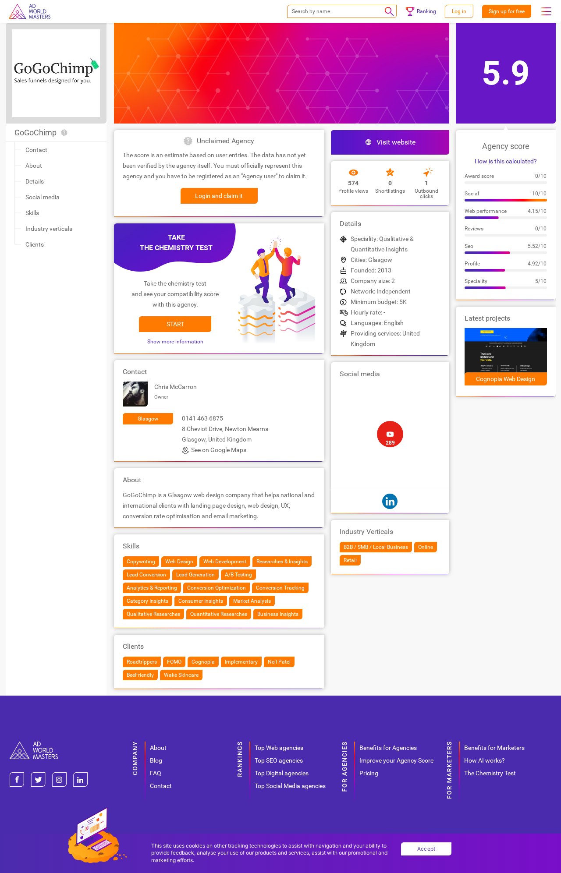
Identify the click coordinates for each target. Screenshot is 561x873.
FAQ (155, 773)
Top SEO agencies (279, 760)
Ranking (426, 11)
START (175, 324)
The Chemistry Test (490, 773)
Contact (36, 149)
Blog (156, 760)
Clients (34, 244)
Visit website (395, 142)
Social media (42, 197)
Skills (32, 212)
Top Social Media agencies (290, 785)
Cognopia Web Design (505, 378)
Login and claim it (219, 195)
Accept (426, 848)
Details (34, 181)
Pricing (368, 773)
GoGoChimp (35, 132)
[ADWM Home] (34, 745)
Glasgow (148, 419)
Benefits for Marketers (494, 747)
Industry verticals (48, 228)
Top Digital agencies (282, 773)
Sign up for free (507, 11)
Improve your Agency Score (396, 760)
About (33, 165)
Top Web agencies (279, 747)
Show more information (175, 342)
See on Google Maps (218, 449)
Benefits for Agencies (388, 747)
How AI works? (484, 760)
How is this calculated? (506, 161)
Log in (459, 11)
